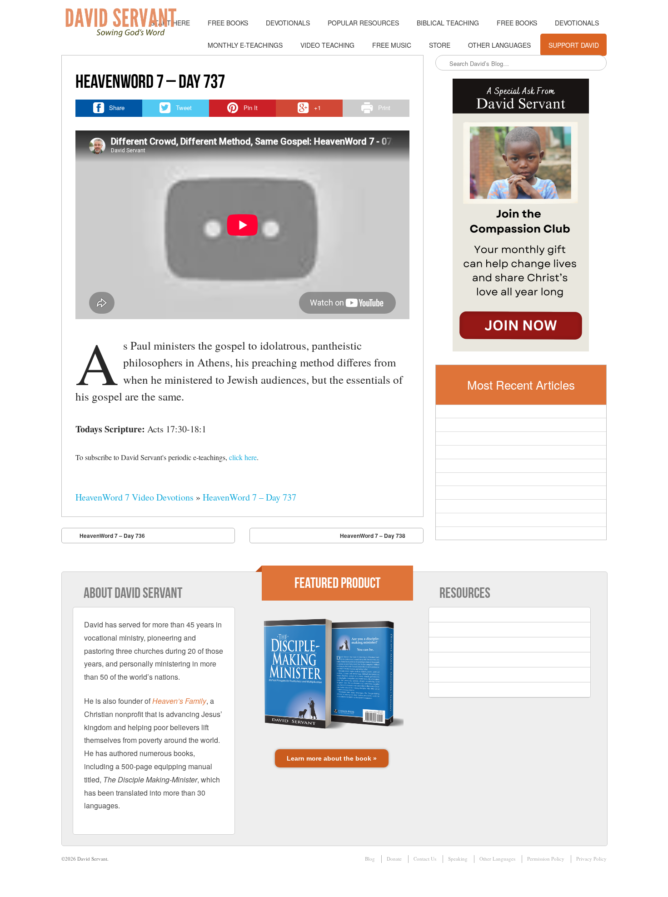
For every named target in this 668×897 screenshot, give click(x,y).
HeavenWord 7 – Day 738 (372, 535)
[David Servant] (127, 22)
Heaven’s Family (179, 701)
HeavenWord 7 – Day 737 (249, 497)
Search (443, 63)
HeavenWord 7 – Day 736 (112, 535)
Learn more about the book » (332, 758)
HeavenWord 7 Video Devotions (134, 497)
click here (243, 457)
